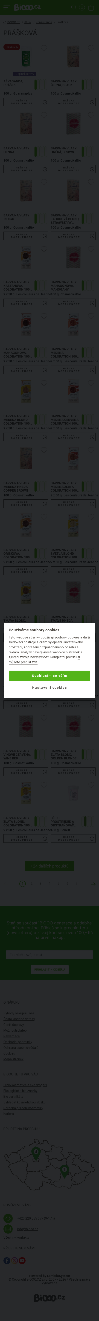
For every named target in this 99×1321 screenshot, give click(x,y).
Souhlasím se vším (49, 675)
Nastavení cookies (49, 687)
